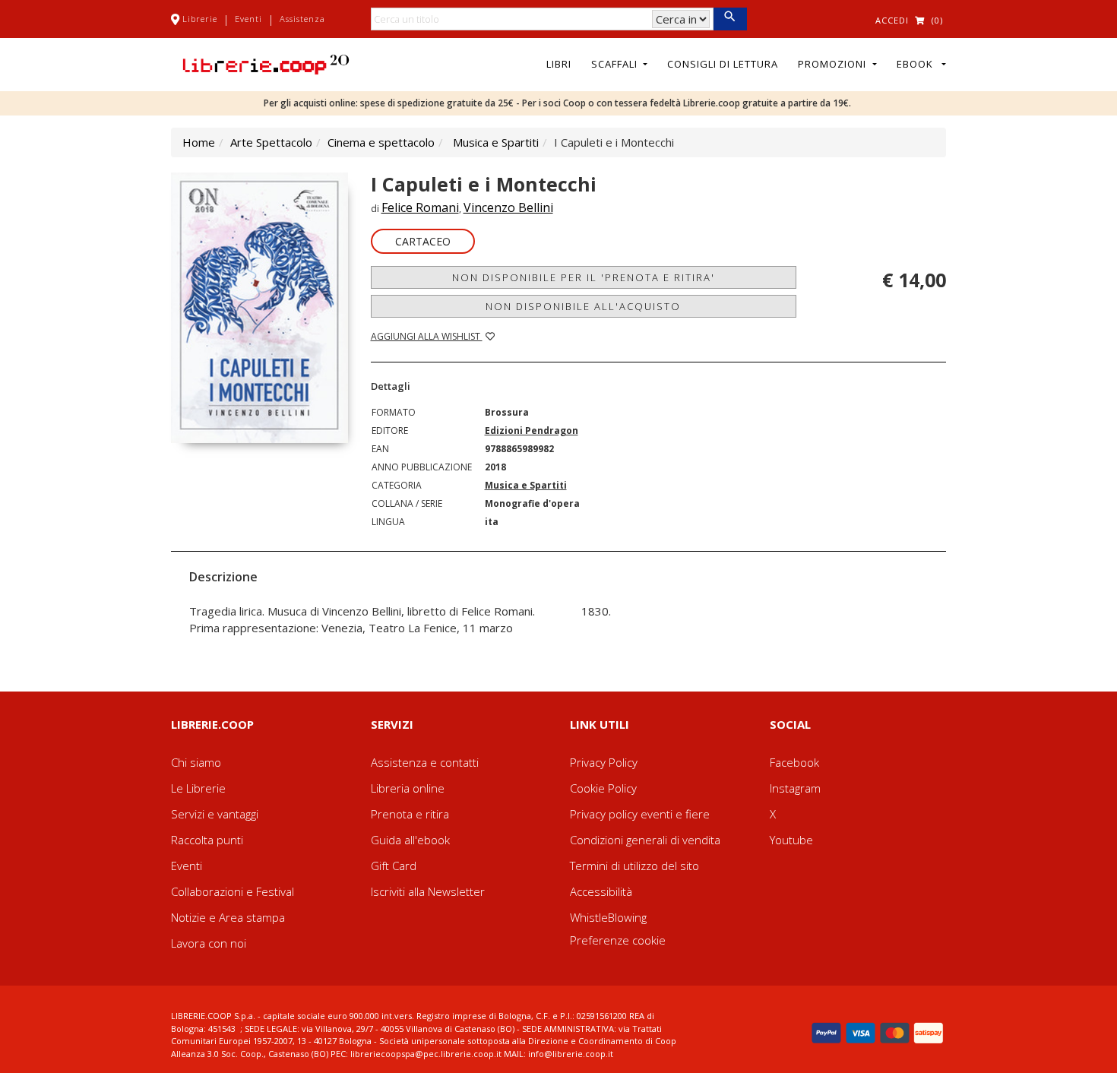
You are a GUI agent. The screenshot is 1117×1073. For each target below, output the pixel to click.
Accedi (892, 20)
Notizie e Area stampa (228, 917)
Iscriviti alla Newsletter (428, 891)
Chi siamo (196, 762)
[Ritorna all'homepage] (266, 63)
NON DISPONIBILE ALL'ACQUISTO (583, 306)
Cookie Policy (603, 788)
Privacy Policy (604, 762)
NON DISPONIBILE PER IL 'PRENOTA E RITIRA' (583, 277)
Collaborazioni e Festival (232, 891)
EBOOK (918, 64)
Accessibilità (601, 891)
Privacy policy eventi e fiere (640, 813)
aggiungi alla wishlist (427, 336)
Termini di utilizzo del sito (634, 865)
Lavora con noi (208, 943)
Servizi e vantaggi (214, 813)
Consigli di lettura (722, 64)
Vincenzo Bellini (508, 207)
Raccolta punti (207, 839)
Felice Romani (420, 207)
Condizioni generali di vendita (645, 839)
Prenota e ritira (410, 813)
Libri (558, 64)
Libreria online (408, 788)
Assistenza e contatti (425, 762)
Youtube (791, 839)
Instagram (795, 788)
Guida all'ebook (410, 839)
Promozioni (833, 64)
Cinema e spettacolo (381, 142)
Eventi (248, 18)
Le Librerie (198, 788)
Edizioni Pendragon (531, 430)
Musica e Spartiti (496, 142)
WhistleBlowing (608, 917)
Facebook (794, 762)
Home (198, 142)
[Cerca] (730, 19)
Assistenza (302, 18)
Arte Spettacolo (271, 142)
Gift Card (393, 865)
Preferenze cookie (618, 940)
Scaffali (616, 64)
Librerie (199, 18)
